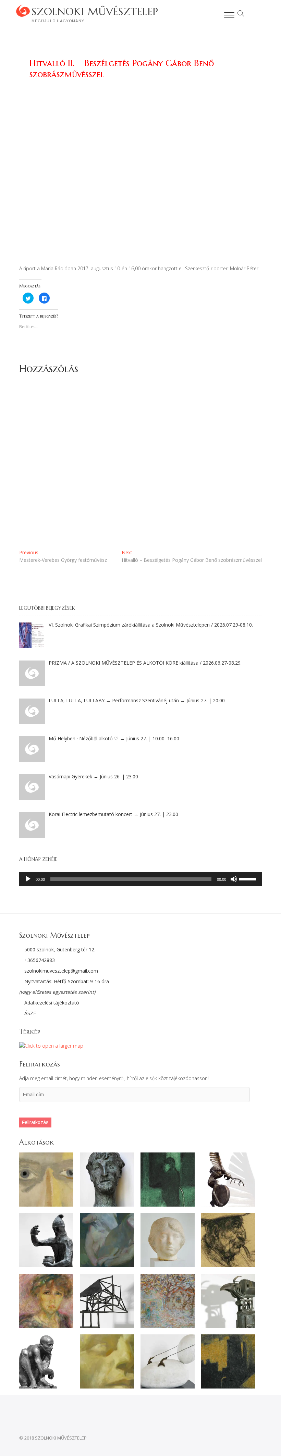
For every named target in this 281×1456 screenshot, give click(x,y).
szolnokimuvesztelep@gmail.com (61, 970)
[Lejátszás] (28, 879)
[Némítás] (233, 879)
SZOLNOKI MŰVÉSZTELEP (95, 11)
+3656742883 (39, 960)
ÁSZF (29, 1013)
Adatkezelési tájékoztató (51, 1002)
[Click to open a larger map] (51, 1045)
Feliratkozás (35, 1122)
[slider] (248, 878)
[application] (140, 879)
